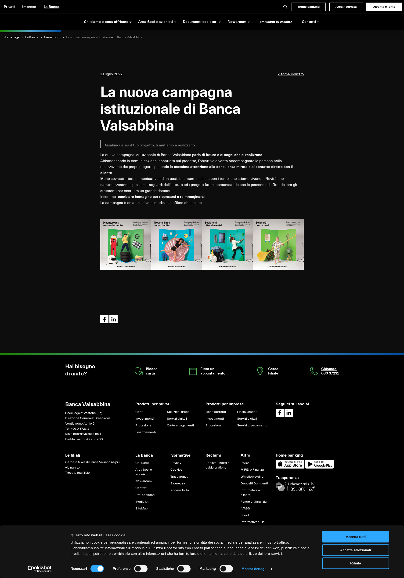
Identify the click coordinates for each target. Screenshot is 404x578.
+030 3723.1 (80, 429)
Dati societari (145, 495)
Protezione (143, 425)
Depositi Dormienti (254, 483)
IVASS (245, 508)
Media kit (141, 502)
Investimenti (144, 419)
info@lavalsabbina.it (86, 434)
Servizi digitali (177, 419)
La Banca (51, 7)
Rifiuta (355, 563)
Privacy (175, 463)
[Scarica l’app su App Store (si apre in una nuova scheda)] (290, 467)
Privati (9, 7)
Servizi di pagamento (252, 425)
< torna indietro (291, 74)
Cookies (176, 470)
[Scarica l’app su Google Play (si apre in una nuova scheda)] (319, 467)
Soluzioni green (178, 412)
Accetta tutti (356, 537)
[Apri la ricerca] (286, 6)
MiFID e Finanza (252, 470)
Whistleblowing (252, 477)
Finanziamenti (145, 432)
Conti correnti (216, 412)
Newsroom (52, 37)
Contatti (141, 488)
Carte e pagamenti (180, 425)
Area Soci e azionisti (143, 472)
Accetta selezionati (355, 550)
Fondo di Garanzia (254, 502)
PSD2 (245, 463)
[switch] (141, 568)
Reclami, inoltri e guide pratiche (217, 465)
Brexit (245, 515)
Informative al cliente (250, 492)
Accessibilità (179, 490)
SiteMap (141, 508)
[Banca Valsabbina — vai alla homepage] (30, 22)
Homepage (12, 37)
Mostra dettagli (254, 569)
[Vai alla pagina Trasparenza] (295, 487)
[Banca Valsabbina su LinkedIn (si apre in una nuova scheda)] (289, 413)
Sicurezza (177, 483)
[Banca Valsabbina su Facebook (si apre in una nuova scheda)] (280, 413)
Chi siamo (142, 463)
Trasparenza (179, 477)
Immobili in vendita (276, 22)
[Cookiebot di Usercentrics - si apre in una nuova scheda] (39, 568)
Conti (139, 412)
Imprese (29, 7)
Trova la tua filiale (77, 473)
